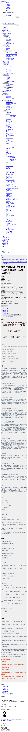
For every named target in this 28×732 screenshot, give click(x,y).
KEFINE (8, 176)
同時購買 (3, 290)
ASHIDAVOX (9, 121)
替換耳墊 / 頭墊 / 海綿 (11, 103)
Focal (7, 162)
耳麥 (7, 49)
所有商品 (5, 30)
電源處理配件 (9, 90)
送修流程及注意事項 (8, 694)
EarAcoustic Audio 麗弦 (11, 146)
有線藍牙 (8, 42)
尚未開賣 (13, 287)
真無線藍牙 (8, 40)
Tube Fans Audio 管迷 (11, 224)
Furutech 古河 (9, 163)
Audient (7, 125)
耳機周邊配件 (9, 102)
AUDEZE (8, 124)
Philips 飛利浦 (9, 196)
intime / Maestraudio (10, 172)
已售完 (18, 289)
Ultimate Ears (9, 225)
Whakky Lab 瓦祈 (10, 229)
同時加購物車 (23, 289)
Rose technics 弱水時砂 (11, 199)
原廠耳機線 (8, 104)
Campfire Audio (9, 138)
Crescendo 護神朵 (10, 141)
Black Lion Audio (10, 135)
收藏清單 (8, 10)
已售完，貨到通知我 (12, 289)
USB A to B (8, 76)
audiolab (8, 126)
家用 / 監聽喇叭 (9, 84)
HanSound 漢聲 (9, 166)
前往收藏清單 (9, 15)
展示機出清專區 (7, 33)
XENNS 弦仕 (9, 231)
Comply (7, 140)
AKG (7, 120)
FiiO (7, 151)
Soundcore (8, 210)
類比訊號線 (6, 64)
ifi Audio (8, 168)
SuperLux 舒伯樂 (10, 215)
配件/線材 (11, 160)
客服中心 (5, 243)
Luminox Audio (9, 184)
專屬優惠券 (8, 8)
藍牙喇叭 (8, 85)
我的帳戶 (8, 5)
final (7, 152)
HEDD (7, 167)
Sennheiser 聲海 (9, 202)
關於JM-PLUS (6, 237)
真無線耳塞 (8, 97)
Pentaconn (8, 194)
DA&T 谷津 (9, 144)
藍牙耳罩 (8, 48)
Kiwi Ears (8, 178)
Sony (7, 209)
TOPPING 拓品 (9, 221)
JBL (7, 173)
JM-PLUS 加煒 (9, 174)
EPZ (7, 150)
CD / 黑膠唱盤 (9, 59)
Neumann (8, 189)
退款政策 (5, 689)
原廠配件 (8, 106)
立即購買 (8, 292)
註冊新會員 (8, 4)
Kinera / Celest (9, 177)
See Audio (8, 201)
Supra (7, 216)
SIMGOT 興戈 (9, 207)
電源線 (7, 88)
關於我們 (5, 686)
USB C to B (8, 79)
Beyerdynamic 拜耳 (10, 131)
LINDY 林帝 (9, 182)
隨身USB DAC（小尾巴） (12, 52)
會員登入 (8, 2)
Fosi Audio (8, 153)
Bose (7, 136)
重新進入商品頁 (4, 306)
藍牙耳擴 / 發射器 (10, 58)
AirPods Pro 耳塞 (10, 99)
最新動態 (5, 244)
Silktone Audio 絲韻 (10, 206)
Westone (8, 228)
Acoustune (8, 119)
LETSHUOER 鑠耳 (10, 181)
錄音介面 (5, 91)
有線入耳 (8, 37)
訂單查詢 (8, 7)
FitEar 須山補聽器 (10, 156)
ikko (7, 169)
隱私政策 (5, 691)
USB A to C (8, 77)
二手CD (5, 34)
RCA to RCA (9, 68)
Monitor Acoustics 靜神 (11, 186)
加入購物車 (3, 287)
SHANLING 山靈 (10, 203)
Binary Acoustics (9, 133)
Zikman (7, 234)
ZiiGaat (7, 233)
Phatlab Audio (9, 195)
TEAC (7, 219)
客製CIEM (12, 116)
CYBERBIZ (9, 720)
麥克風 (5, 93)
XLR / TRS (8, 71)
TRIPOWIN (8, 223)
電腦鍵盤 (8, 109)
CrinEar (7, 143)
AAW (7, 118)
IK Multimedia (9, 171)
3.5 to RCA (8, 66)
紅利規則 (5, 242)
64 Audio (8, 113)
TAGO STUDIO (9, 218)
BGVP (7, 134)
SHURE (8, 205)
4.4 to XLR (8, 70)
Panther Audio (9, 193)
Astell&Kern (8, 122)
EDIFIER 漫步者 (10, 147)
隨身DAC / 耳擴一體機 (11, 54)
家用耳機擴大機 (10, 56)
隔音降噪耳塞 (9, 107)
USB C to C (8, 78)
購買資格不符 (3, 289)
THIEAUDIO (9, 220)
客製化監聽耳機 (10, 43)
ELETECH (8, 148)
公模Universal (12, 115)
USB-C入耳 (8, 39)
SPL (7, 214)
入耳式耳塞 (8, 96)
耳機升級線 (6, 62)
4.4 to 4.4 (8, 69)
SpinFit (7, 213)
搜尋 (17, 16)
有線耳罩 (8, 46)
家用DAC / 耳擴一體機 (11, 55)
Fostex (7, 154)
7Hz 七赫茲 (8, 112)
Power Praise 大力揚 (10, 198)
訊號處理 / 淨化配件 (10, 81)
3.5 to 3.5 (8, 65)
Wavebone (8, 227)
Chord (7, 139)
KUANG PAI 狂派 (10, 180)
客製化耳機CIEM (7, 239)
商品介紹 (5, 308)
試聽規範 (5, 240)
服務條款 (5, 692)
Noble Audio (9, 190)
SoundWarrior (9, 211)
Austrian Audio (9, 129)
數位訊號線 (6, 74)
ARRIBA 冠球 (9, 127)
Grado (7, 164)
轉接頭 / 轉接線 (9, 73)
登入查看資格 (19, 287)
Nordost (7, 191)
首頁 (4, 236)
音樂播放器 (6, 61)
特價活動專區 (6, 31)
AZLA (7, 130)
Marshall (8, 185)
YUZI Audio (9, 232)
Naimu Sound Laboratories (12, 188)
